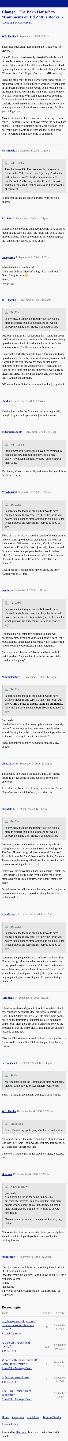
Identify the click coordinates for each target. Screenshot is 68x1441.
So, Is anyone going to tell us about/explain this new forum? (18, 1325)
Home (5, 1417)
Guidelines (33, 1417)
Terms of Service (52, 1417)
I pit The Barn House (15, 1377)
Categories (18, 1417)
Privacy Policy (10, 1424)
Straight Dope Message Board (18, 3)
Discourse (21, 1432)
